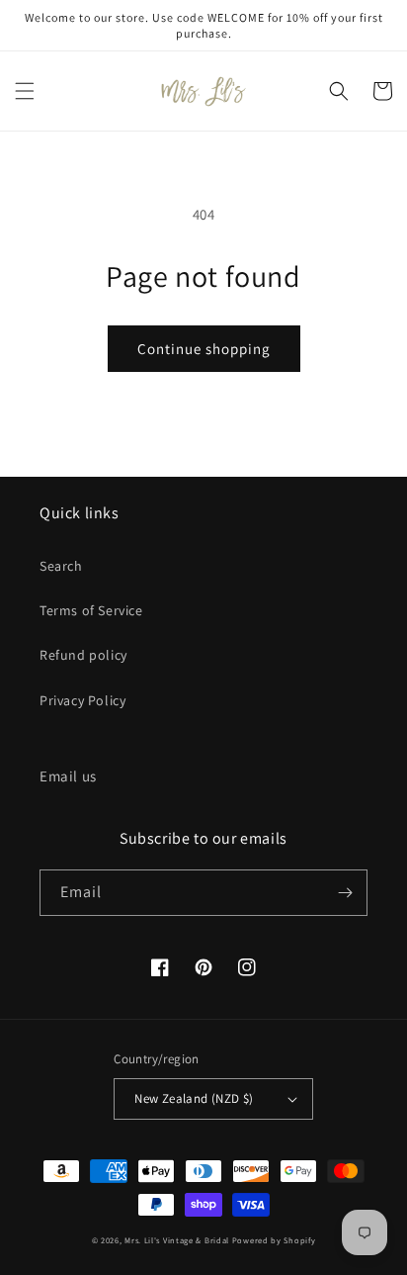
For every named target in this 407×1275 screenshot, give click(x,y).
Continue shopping (204, 348)
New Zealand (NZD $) (194, 1098)
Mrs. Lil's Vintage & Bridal (176, 1239)
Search (61, 566)
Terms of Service (91, 610)
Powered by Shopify (274, 1239)
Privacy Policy (82, 700)
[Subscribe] (344, 892)
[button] (24, 91)
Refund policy (83, 655)
